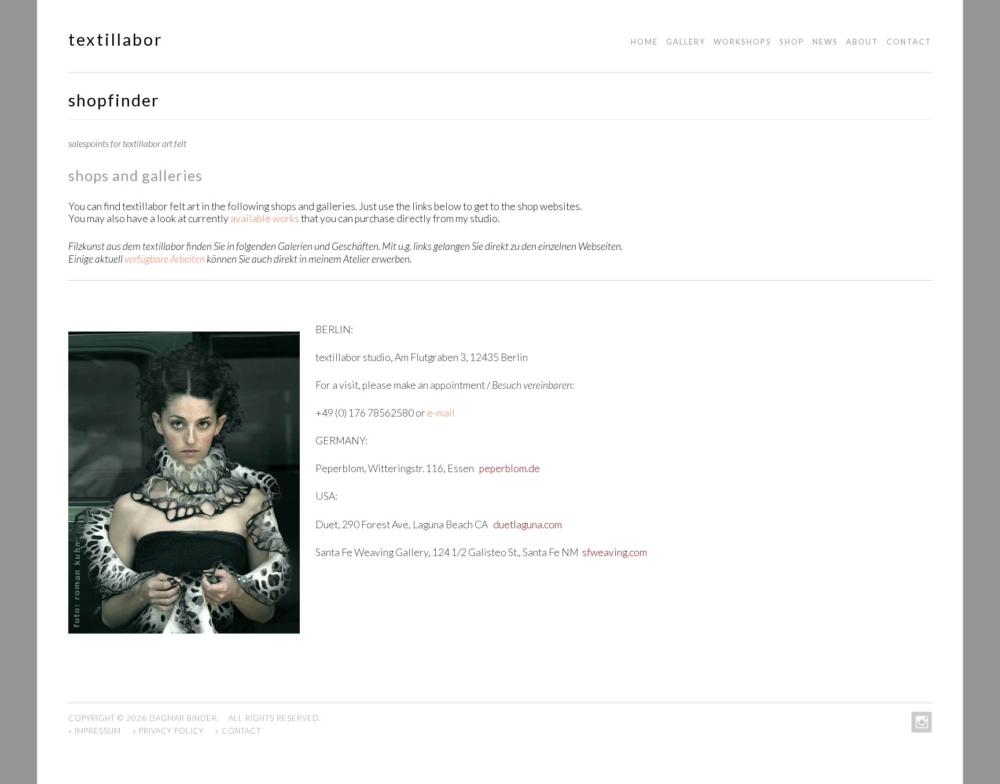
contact (909, 41)
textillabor (115, 39)
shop (792, 41)
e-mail (440, 413)
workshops (742, 41)
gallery (685, 41)
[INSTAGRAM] (920, 722)
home (644, 41)
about (862, 41)
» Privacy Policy (168, 730)
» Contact (238, 730)
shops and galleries (135, 175)
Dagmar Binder (183, 718)
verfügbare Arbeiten (164, 259)
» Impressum (94, 730)
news (825, 41)
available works (264, 218)
